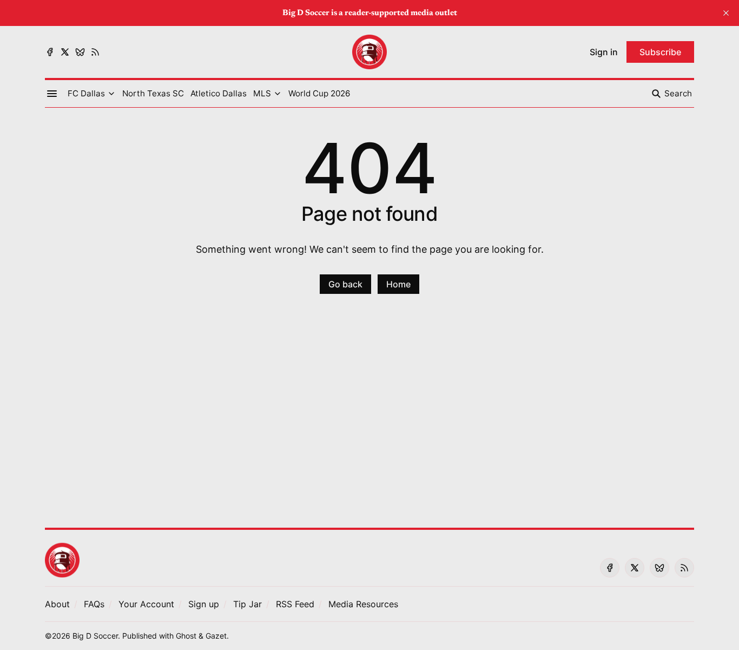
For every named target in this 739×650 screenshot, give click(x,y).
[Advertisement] (369, 417)
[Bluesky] (80, 52)
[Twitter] (65, 52)
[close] (726, 13)
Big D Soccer (95, 635)
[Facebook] (50, 52)
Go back (345, 284)
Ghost (186, 635)
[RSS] (95, 52)
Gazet (216, 635)
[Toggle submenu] (111, 93)
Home (398, 284)
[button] (86, 94)
